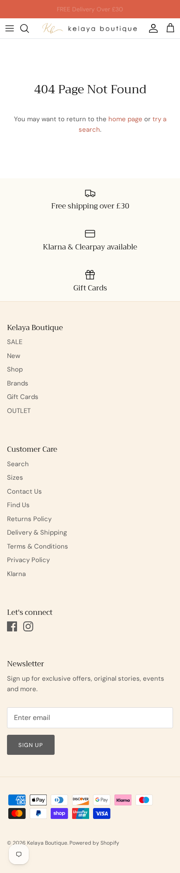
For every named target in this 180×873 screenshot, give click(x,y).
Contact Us (24, 491)
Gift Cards (22, 396)
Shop (15, 369)
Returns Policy (29, 519)
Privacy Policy (28, 560)
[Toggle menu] (9, 28)
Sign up (30, 745)
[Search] (28, 28)
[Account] (151, 28)
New (13, 355)
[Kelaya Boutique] (90, 28)
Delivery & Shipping (37, 532)
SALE (14, 342)
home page (125, 119)
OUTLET (19, 410)
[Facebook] (12, 626)
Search (18, 464)
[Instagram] (28, 626)
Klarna (16, 573)
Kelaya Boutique (47, 842)
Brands (17, 383)
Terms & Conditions (37, 546)
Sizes (15, 477)
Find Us (18, 505)
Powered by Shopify (94, 842)
